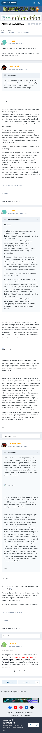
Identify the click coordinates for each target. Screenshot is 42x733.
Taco (8, 30)
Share (10, 682)
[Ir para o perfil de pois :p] (4, 644)
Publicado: (17, 69)
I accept (34, 725)
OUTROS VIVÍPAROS (23, 32)
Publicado (17, 44)
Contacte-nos (16, 715)
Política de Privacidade (24, 713)
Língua (9, 713)
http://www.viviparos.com (11, 201)
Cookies (27, 715)
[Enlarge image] (7, 349)
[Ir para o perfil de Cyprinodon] (4, 67)
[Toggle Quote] (5, 75)
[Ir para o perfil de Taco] (4, 42)
